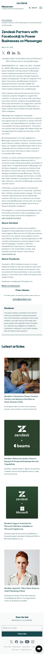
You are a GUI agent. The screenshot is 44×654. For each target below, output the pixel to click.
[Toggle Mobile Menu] (40, 8)
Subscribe (22, 634)
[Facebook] (16, 641)
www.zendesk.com (9, 254)
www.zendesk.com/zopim (11, 218)
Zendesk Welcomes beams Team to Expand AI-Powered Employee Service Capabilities (21, 461)
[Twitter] (11, 641)
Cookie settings (35, 647)
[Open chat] (38, 648)
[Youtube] (27, 641)
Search (34, 8)
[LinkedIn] (21, 641)
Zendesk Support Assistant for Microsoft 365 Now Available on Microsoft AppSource (18, 526)
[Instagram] (32, 641)
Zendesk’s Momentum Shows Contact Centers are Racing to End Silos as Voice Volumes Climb (21, 399)
